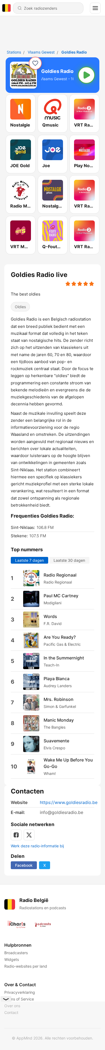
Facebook (24, 865)
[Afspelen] (86, 75)
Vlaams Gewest (41, 52)
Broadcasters (16, 952)
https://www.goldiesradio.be (68, 802)
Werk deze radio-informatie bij (37, 846)
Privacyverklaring (19, 992)
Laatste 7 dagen (29, 560)
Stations (14, 52)
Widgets (11, 959)
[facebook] (16, 835)
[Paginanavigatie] (95, 8)
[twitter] (29, 835)
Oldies (20, 306)
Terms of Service (19, 999)
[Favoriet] (35, 63)
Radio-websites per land (25, 966)
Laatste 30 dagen (69, 560)
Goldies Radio (74, 52)
